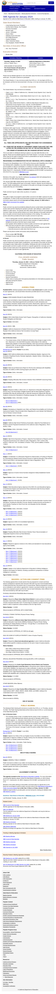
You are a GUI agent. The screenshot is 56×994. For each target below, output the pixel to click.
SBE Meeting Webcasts (9, 826)
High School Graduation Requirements (12, 921)
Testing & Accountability (29, 6)
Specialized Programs (39, 8)
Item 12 (7, 470)
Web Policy (6, 984)
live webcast (32, 177)
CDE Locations (6, 875)
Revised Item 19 (16, 731)
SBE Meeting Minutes (9, 836)
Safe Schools (6, 947)
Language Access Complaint (10, 967)
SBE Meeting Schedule (9, 822)
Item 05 (7, 365)
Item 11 (7, 454)
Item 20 (7, 757)
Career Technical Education (10, 934)
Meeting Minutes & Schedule (10, 897)
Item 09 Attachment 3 (11, 432)
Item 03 (9, 326)
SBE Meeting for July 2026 (10, 858)
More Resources (9, 977)
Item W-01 (8, 596)
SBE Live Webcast (8, 809)
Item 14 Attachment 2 (14, 513)
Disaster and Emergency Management (12, 941)
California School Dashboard (10, 904)
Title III (4, 956)
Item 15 (7, 519)
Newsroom (5, 886)
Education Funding (7, 913)
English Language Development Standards (13, 915)
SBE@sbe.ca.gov (24, 172)
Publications (6, 973)
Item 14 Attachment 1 (14, 511)
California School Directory (9, 962)
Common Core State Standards (10, 906)
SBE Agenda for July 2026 (10, 847)
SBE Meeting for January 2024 (11, 816)
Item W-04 (8, 661)
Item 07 (7, 387)
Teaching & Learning (14, 6)
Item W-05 (8, 686)
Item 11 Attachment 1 (14, 466)
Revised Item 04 (16, 349)
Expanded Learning (8, 943)
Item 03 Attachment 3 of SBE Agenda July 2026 (16, 864)
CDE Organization (7, 879)
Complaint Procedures (8, 908)
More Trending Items (45, 850)
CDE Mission (6, 877)
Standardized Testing (8, 953)
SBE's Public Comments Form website (13, 202)
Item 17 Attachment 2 (14, 553)
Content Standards (7, 910)
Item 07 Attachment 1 (11, 401)
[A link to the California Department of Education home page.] (12, 3)
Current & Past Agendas (43, 13)
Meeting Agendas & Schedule (29, 13)
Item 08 (7, 406)
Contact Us (5, 880)
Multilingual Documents (8, 971)
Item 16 (7, 529)
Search (51, 3)
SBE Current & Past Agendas (11, 805)
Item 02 (7, 314)
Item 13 (7, 484)
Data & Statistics (26, 8)
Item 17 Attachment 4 (14, 556)
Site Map (11, 982)
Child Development (7, 939)
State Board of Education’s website (29, 776)
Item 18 (7, 565)
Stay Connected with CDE (9, 888)
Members (5, 899)
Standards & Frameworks (9, 927)
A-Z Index (5, 982)
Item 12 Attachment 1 (14, 480)
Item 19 (7, 733)
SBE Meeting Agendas (9, 842)
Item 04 (7, 351)
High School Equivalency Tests (10, 919)
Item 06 (7, 377)
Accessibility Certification (9, 986)
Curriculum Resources (8, 912)
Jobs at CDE (6, 884)
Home (5, 13)
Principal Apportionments (9, 945)
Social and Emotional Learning (10, 925)
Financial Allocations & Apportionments (12, 917)
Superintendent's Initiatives (9, 890)
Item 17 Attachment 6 (14, 560)
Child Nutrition (6, 938)
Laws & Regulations (8, 969)
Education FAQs (7, 965)
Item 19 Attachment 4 (14, 748)
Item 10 (7, 436)
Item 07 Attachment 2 (13, 402)
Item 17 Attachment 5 (14, 558)
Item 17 (7, 541)
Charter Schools (7, 936)
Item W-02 (8, 617)
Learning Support (13, 10)
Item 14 (7, 497)
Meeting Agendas (7, 895)
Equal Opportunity (7, 882)
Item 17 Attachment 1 (14, 551)
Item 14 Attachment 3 (14, 515)
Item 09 (7, 420)
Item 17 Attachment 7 (14, 562)
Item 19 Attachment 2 (14, 745)
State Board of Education (14, 13)
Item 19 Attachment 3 (14, 747)
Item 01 (7, 294)
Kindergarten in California (9, 923)
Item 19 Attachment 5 (14, 750)
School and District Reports (9, 975)
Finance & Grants (13, 8)
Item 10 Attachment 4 (11, 450)
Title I (4, 955)
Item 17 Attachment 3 (14, 555)
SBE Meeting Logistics (9, 791)
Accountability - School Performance (12, 932)
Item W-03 (8, 638)
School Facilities (7, 949)
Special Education (7, 951)
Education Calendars (8, 964)
